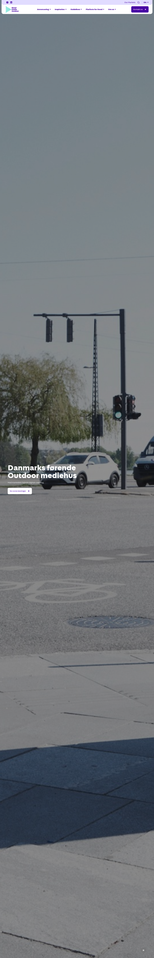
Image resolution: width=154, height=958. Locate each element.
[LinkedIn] (11, 2)
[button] (138, 2)
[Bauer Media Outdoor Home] (12, 9)
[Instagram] (7, 2)
